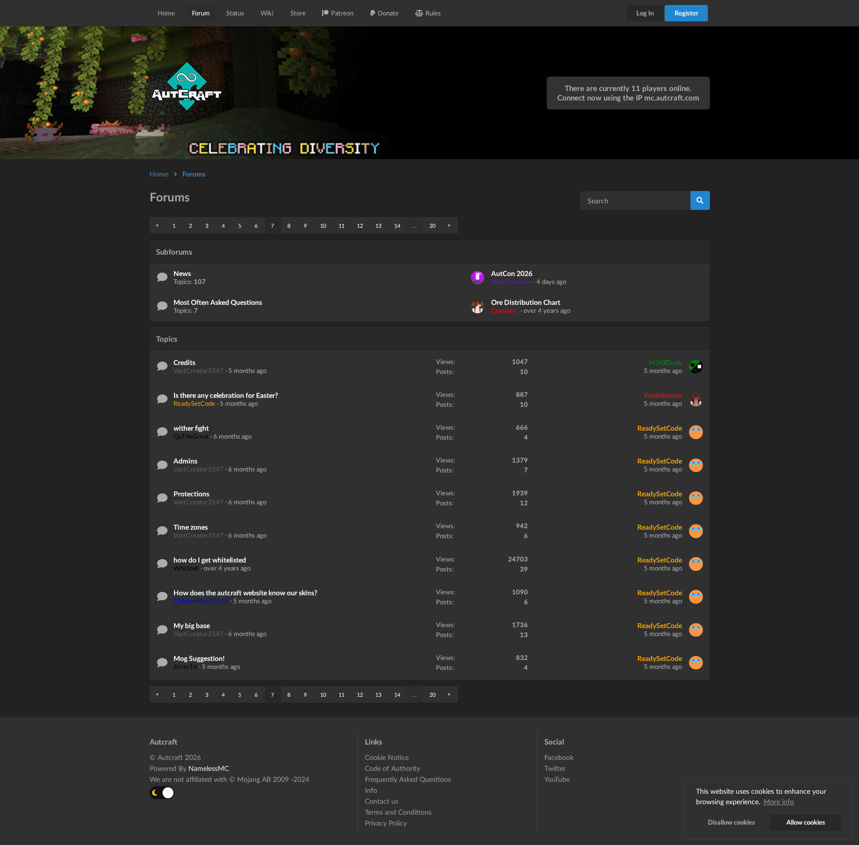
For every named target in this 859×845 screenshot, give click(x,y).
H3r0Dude (665, 362)
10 (323, 225)
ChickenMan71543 (201, 601)
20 (432, 225)
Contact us (381, 801)
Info (371, 790)
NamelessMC (208, 768)
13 (378, 225)
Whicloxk (186, 568)
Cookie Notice (387, 757)
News (182, 273)
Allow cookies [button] (805, 822)
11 (341, 225)
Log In (645, 13)
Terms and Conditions (398, 812)
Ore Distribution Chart (525, 302)
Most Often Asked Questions (217, 302)
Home (166, 13)
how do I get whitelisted (209, 560)
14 (397, 225)
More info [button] (779, 801)
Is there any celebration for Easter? (225, 395)
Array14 (185, 666)
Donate (388, 13)
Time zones (190, 527)
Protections (191, 493)
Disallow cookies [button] (731, 822)
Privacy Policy (386, 823)
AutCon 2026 (511, 273)
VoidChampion (511, 281)
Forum (201, 13)
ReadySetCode (194, 403)
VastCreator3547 (198, 371)
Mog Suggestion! (199, 658)
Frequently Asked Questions (408, 779)
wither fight (191, 428)
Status (235, 13)
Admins (185, 461)
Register (686, 13)
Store (298, 13)
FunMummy (663, 395)
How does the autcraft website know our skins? (245, 592)
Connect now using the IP (628, 97)
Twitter (555, 768)
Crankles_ (505, 310)
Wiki (266, 13)
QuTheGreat (191, 436)
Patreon (342, 13)
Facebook (559, 757)
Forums (193, 174)
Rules (433, 13)
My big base (191, 625)
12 (360, 225)
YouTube (557, 779)
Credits (184, 362)
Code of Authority (392, 768)
